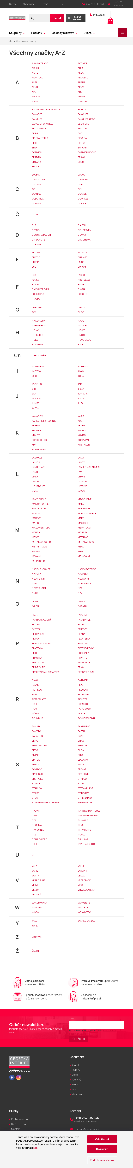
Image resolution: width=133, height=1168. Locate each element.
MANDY (36, 513)
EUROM (82, 266)
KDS (80, 420)
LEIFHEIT (82, 476)
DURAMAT (37, 244)
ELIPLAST (83, 257)
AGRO (35, 72)
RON (34, 708)
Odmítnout (102, 1139)
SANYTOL (37, 731)
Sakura (36, 726)
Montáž (15, 1129)
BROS (81, 161)
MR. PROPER (38, 561)
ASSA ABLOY (84, 101)
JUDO (81, 398)
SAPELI (81, 731)
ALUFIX (35, 86)
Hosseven (37, 344)
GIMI (34, 312)
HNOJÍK (81, 334)
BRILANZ (36, 161)
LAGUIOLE (37, 457)
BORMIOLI (37, 152)
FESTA (35, 279)
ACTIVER (82, 63)
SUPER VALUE (85, 802)
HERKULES (37, 334)
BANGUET (83, 114)
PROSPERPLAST (86, 672)
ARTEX (81, 96)
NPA (80, 588)
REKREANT (83, 694)
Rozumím (102, 1149)
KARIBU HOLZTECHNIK (44, 420)
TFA (34, 820)
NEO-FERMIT (38, 578)
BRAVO (81, 157)
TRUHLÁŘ (83, 839)
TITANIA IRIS (84, 829)
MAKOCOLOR (39, 508)
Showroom (28, 4)
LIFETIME (82, 486)
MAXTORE (83, 522)
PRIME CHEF (38, 667)
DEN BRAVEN (84, 230)
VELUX (81, 875)
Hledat (57, 18)
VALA (34, 866)
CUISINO (36, 203)
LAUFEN (36, 471)
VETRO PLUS (38, 880)
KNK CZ (36, 435)
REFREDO (37, 689)
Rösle (35, 713)
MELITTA (83, 532)
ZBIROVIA (37, 937)
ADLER (35, 68)
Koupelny (77, 1065)
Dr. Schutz (38, 239)
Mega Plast (84, 527)
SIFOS (35, 750)
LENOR (35, 481)
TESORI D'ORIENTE (88, 815)
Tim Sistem (38, 829)
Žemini (35, 950)
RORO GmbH (84, 708)
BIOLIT (35, 142)
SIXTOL (36, 759)
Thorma (37, 825)
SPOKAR (82, 769)
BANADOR (37, 114)
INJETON (36, 371)
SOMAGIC (37, 769)
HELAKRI (82, 325)
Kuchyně (76, 1079)
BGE (80, 133)
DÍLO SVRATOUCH (41, 234)
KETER (81, 425)
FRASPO (36, 298)
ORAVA (81, 601)
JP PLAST (37, 398)
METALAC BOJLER (41, 541)
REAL (80, 684)
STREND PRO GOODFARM (45, 802)
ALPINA (81, 82)
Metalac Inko (86, 541)
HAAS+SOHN (39, 320)
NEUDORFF (83, 578)
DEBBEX (36, 230)
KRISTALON (84, 444)
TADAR (36, 810)
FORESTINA (38, 293)
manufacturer (87, 513)
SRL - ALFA (37, 778)
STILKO (35, 793)
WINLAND (37, 907)
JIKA (34, 393)
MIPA (80, 551)
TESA (35, 815)
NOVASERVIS (84, 583)
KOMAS (81, 435)
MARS (81, 518)
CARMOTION (38, 179)
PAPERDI (82, 614)
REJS (34, 694)
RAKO (35, 680)
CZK (117, 1)
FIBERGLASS (84, 279)
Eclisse (36, 252)
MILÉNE (36, 551)
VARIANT (82, 870)
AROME (36, 96)
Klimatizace (78, 1094)
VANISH (36, 870)
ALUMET (82, 86)
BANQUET (37, 119)
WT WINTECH (85, 912)
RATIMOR (83, 680)
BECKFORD (83, 123)
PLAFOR (36, 638)
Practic (37, 657)
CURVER (82, 203)
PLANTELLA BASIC (41, 643)
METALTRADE (39, 546)
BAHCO (81, 109)
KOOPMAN (83, 439)
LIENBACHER (38, 486)
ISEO (34, 375)
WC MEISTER (84, 902)
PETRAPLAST (39, 633)
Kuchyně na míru (20, 1119)
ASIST (35, 101)
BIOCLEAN (83, 138)
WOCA (35, 912)
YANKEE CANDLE (86, 920)
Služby (12, 4)
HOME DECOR (85, 339)
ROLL (34, 703)
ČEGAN (36, 214)
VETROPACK (84, 880)
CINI (80, 189)
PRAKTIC (82, 657)
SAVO (80, 735)
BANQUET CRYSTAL (42, 123)
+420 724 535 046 (86, 1118)
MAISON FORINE (40, 503)
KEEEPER (36, 425)
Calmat (36, 174)
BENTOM (82, 128)
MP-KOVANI (84, 556)
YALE (34, 920)
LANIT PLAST (39, 467)
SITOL (81, 755)
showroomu (40, 998)
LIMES (35, 490)
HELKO (35, 330)
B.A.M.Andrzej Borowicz (46, 109)
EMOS (81, 262)
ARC (80, 91)
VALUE (81, 866)
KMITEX (82, 430)
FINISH (81, 284)
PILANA (81, 633)
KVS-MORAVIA (39, 449)
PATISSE (36, 624)
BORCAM (82, 147)
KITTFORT (37, 430)
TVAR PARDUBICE (87, 843)
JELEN (35, 388)
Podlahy (76, 1070)
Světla (75, 1084)
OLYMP (35, 601)
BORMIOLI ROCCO (87, 152)
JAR (80, 384)
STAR (81, 783)
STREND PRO (85, 797)
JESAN (81, 388)
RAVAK (35, 684)
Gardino (37, 307)
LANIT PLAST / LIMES (88, 467)
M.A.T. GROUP (39, 499)
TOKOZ (81, 834)
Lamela (36, 462)
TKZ (34, 834)
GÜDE (81, 312)
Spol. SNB (37, 773)
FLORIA (81, 289)
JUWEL (35, 407)
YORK (34, 925)
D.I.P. (34, 225)
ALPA (34, 82)
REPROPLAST (39, 699)
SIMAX (35, 755)
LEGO (35, 476)
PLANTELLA (84, 638)
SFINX (81, 740)
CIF (33, 189)
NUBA (35, 592)
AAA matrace (40, 63)
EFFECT (36, 257)
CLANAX (36, 193)
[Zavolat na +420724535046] (95, 4)
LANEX (81, 462)
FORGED (82, 293)
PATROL (82, 624)
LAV (80, 471)
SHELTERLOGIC (40, 745)
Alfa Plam (37, 77)
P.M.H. (35, 614)
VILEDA (35, 889)
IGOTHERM (38, 366)
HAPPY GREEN (39, 325)
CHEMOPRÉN (39, 355)
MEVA (81, 546)
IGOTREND (83, 366)
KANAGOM (37, 416)
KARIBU (81, 416)
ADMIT (81, 68)
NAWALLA (83, 573)
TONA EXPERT (39, 839)
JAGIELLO (37, 384)
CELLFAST (37, 184)
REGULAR (83, 689)
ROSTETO (83, 713)
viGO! (81, 884)
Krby (74, 1089)
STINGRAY (83, 793)
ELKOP (35, 262)
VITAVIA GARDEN (86, 889)
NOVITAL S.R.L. (39, 588)
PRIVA (81, 667)
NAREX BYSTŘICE (87, 569)
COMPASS (83, 198)
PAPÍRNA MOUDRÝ (41, 619)
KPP (34, 444)
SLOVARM (83, 759)
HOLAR (35, 339)
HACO (81, 320)
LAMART (82, 457)
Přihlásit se (79, 1038)
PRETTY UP (38, 662)
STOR (35, 797)
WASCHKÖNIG (39, 902)
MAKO (81, 503)
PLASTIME (83, 643)
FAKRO (81, 274)
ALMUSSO (83, 77)
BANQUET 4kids (86, 119)
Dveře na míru (18, 1124)
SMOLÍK (36, 764)
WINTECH (83, 907)
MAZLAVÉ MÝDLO (41, 527)
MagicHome (84, 499)
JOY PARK (82, 393)
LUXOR (81, 490)
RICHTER (82, 699)
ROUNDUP (37, 718)
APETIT (36, 91)
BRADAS (36, 157)
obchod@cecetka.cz (86, 1129)
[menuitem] (17, 32)
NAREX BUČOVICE (41, 569)
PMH (34, 652)
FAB (34, 274)
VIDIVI (35, 884)
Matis (35, 522)
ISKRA (81, 375)
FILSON (35, 284)
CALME (81, 174)
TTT (34, 843)
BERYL (35, 133)
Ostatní (82, 606)
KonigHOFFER (39, 439)
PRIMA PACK (84, 662)
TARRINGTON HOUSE (89, 810)
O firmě (44, 4)
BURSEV (36, 166)
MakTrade (84, 508)
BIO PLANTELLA (40, 138)
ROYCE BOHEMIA (86, 718)
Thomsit (83, 820)
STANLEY (37, 783)
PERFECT (83, 629)
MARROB (36, 518)
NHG (34, 583)
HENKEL (82, 330)
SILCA (81, 750)
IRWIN (81, 371)
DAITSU (82, 225)
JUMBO (35, 403)
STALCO (82, 778)
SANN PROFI (84, 726)
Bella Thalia (39, 128)
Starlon (37, 788)
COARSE (82, 193)
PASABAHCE (84, 619)
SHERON (82, 745)
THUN (81, 825)
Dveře (75, 1074)
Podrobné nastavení (102, 1160)
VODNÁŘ (36, 894)
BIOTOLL (82, 142)
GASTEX (82, 307)
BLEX (34, 147)
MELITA (36, 532)
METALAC (83, 537)
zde (35, 1148)
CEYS (80, 184)
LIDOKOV (82, 481)
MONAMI (36, 556)
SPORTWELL (84, 773)
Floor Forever (40, 289)
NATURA (36, 573)
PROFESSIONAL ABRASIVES (45, 672)
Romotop (83, 703)
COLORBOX (37, 198)
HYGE (81, 344)
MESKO (35, 537)
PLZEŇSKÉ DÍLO (86, 648)
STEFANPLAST (85, 788)
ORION (35, 606)
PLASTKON (37, 648)
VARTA (35, 875)
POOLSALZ (83, 652)
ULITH (35, 855)
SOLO (81, 764)
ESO (34, 266)
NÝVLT (81, 592)
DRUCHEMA (84, 239)
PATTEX (36, 629)
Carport (83, 179)
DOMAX (82, 234)
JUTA (81, 403)
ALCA (81, 72)
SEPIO (35, 740)
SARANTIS (37, 735)
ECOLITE (82, 252)
